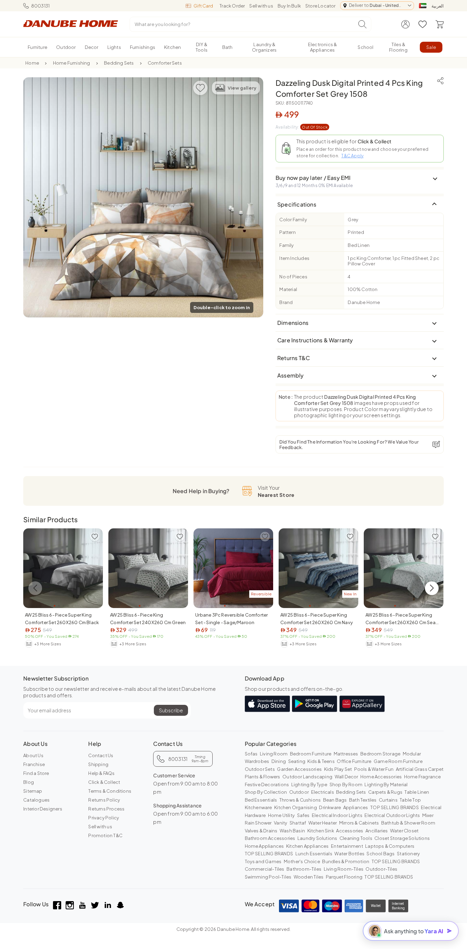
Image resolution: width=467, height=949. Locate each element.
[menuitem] (37, 47)
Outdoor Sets (260, 769)
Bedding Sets (119, 63)
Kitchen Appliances (307, 846)
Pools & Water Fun (373, 769)
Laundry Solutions (317, 838)
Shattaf (298, 823)
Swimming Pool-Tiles (268, 877)
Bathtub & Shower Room (408, 823)
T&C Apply (352, 155)
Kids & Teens (320, 761)
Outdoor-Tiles (381, 869)
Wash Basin (292, 830)
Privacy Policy (103, 817)
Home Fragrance (422, 776)
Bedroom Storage (380, 753)
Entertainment (347, 846)
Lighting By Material (386, 784)
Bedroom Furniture (310, 753)
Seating (296, 761)
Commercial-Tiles (264, 869)
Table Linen (416, 792)
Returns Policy (104, 800)
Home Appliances (264, 846)
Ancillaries (376, 830)
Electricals (322, 792)
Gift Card (203, 6)
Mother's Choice (302, 861)
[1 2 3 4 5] (63, 568)
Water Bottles (349, 853)
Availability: (302, 127)
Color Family (293, 219)
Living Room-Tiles (343, 869)
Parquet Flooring (344, 877)
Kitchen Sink (320, 830)
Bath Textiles (363, 800)
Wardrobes (257, 761)
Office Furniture (354, 761)
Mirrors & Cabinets (359, 823)
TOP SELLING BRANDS (394, 807)
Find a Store (36, 773)
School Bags (380, 853)
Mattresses (346, 753)
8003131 (40, 6)
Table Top (410, 800)
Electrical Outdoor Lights (392, 815)
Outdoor (299, 792)
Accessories (349, 830)
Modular (412, 753)
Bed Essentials (261, 800)
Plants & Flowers (262, 776)
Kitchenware (258, 807)
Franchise (34, 764)
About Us (33, 755)
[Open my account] (405, 24)
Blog (28, 782)
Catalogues (36, 800)
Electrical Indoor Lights (337, 815)
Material (288, 289)
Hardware (255, 815)
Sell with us (261, 6)
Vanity (280, 823)
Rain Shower (258, 823)
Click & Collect (104, 782)
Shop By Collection (266, 792)
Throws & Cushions (300, 800)
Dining (278, 761)
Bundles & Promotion (345, 861)
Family (286, 245)
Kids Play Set (338, 769)
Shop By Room (346, 784)
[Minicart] (440, 24)
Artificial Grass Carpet (420, 769)
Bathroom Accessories (270, 838)
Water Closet (404, 830)
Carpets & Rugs (385, 792)
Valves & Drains (261, 830)
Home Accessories (381, 776)
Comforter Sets (165, 63)
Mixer (427, 815)
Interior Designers (42, 809)
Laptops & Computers (389, 846)
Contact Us (100, 755)
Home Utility (281, 815)
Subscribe (171, 710)
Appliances (355, 807)
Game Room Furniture (398, 761)
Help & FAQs (101, 773)
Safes (303, 815)
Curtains (388, 800)
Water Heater (322, 823)
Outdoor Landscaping (307, 776)
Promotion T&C (105, 835)
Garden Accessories (299, 769)
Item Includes (294, 258)
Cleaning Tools (355, 838)
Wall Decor (346, 776)
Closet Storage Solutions (402, 838)
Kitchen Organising (295, 807)
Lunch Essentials (313, 853)
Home (32, 63)
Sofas (251, 753)
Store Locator (320, 6)
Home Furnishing (71, 63)
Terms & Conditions (109, 791)
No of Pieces (293, 276)
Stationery (408, 853)
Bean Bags (335, 800)
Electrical (431, 807)
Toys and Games (263, 861)
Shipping (98, 764)
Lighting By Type (309, 784)
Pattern (287, 232)
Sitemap (32, 791)
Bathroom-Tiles (303, 869)
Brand (286, 302)
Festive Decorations (267, 784)
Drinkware (330, 807)
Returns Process (106, 809)
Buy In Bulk (289, 6)
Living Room (274, 753)
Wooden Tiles (308, 877)
